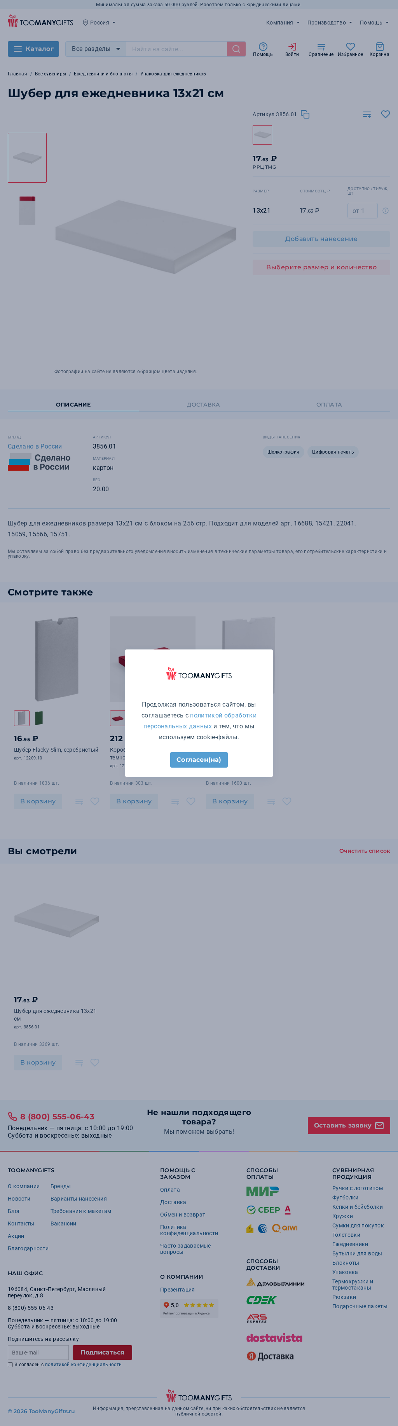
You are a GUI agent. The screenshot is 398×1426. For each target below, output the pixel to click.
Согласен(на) (198, 759)
